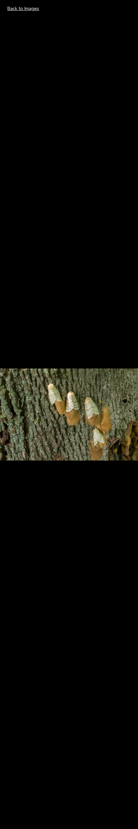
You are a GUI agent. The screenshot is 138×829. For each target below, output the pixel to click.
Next (126, 414)
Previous (16, 414)
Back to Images (23, 8)
